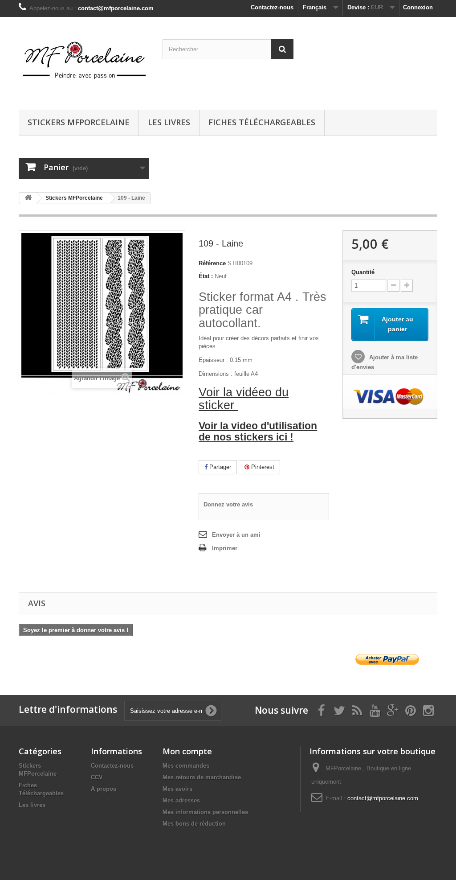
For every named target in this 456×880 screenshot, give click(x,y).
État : (206, 276)
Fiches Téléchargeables (261, 122)
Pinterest (261, 467)
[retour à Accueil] (28, 198)
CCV (97, 777)
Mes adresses (181, 800)
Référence (212, 263)
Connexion (418, 7)
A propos (103, 788)
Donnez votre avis (228, 504)
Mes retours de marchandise (202, 777)
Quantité (363, 272)
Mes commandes (186, 765)
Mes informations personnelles (205, 812)
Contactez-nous (272, 7)
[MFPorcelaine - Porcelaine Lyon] (84, 61)
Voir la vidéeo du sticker (244, 399)
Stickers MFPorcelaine (79, 122)
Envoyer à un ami (236, 534)
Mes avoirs (177, 788)
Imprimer (224, 548)
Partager (219, 467)
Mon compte (187, 751)
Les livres (169, 122)
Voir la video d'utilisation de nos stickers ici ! (258, 431)
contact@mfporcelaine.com (382, 798)
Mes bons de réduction (194, 823)
